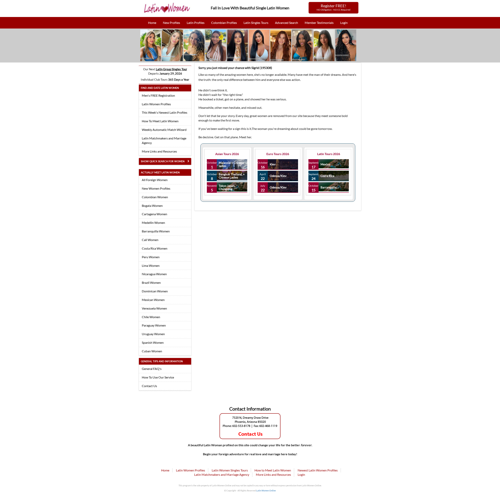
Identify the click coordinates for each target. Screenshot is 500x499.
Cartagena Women (154, 214)
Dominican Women (155, 291)
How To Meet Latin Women (160, 121)
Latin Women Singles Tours (230, 470)
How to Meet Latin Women (272, 470)
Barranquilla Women (156, 231)
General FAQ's (152, 368)
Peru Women (151, 257)
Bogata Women (152, 205)
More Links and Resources (159, 151)
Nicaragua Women (154, 274)
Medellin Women (153, 222)
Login (344, 22)
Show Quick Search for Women (163, 161)
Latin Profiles (195, 22)
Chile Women (151, 317)
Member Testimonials (319, 22)
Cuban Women (152, 351)
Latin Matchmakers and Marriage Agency (164, 140)
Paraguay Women (154, 325)
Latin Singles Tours (256, 22)
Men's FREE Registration (158, 95)
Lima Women (151, 265)
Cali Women (150, 240)
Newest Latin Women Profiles (318, 470)
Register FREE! (333, 7)
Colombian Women (155, 197)
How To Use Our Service (158, 377)
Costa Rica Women (154, 248)
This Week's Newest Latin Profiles (164, 112)
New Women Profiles (156, 188)
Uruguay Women (153, 334)
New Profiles (171, 22)
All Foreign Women (155, 180)
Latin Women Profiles (156, 104)
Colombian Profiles (224, 22)
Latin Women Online (266, 490)
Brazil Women (151, 282)
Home (152, 22)
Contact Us (149, 386)
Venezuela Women (154, 308)
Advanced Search (286, 22)
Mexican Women (153, 300)
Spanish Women (153, 342)
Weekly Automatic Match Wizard (164, 129)
